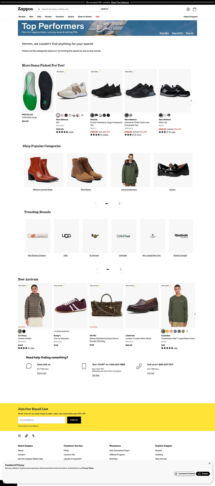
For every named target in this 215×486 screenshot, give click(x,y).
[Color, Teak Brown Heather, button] (171, 331)
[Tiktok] (26, 435)
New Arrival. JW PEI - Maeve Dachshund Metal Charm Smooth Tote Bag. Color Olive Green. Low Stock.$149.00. (106, 314)
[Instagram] (19, 435)
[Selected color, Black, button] (161, 115)
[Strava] (33, 435)
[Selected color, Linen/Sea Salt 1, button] (58, 115)
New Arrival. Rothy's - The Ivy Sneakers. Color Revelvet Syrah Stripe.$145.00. (71, 315)
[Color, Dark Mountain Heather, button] (175, 331)
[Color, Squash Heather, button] (167, 331)
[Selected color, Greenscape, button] (163, 331)
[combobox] (67, 9)
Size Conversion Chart (119, 450)
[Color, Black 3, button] (24, 331)
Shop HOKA (177, 33)
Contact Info (69, 454)
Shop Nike (164, 33)
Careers (21, 454)
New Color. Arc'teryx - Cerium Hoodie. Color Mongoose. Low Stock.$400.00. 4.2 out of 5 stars (35, 316)
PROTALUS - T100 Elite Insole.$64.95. (38, 95)
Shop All (189, 33)
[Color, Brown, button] (96, 115)
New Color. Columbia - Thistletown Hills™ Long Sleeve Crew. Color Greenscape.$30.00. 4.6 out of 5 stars (178, 316)
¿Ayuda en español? (73, 459)
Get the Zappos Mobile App (30, 459)
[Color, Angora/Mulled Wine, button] (78, 115)
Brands (158, 450)
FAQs (66, 450)
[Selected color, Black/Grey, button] (92, 115)
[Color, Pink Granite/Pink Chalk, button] (62, 115)
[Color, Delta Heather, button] (183, 331)
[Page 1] (106, 203)
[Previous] (95, 203)
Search (104, 9)
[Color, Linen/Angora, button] (70, 115)
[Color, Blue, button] (104, 115)
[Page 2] (109, 203)
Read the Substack (120, 2)
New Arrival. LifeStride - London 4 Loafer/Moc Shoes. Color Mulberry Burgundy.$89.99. (142, 315)
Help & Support (191, 16)
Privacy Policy (87, 468)
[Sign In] (188, 9)
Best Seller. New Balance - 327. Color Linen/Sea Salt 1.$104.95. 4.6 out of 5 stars (72, 101)
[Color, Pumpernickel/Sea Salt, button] (66, 115)
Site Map (113, 459)
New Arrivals (161, 459)
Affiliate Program (117, 454)
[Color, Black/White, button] (108, 115)
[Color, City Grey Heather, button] (179, 331)
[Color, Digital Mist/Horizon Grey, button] (74, 115)
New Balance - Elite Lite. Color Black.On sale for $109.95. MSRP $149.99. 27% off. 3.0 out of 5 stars (175, 101)
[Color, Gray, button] (100, 115)
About (20, 450)
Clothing (159, 454)
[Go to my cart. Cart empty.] (194, 9)
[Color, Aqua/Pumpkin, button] (131, 115)
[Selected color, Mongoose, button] (20, 331)
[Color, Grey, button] (169, 115)
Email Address (27, 420)
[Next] (191, 100)
